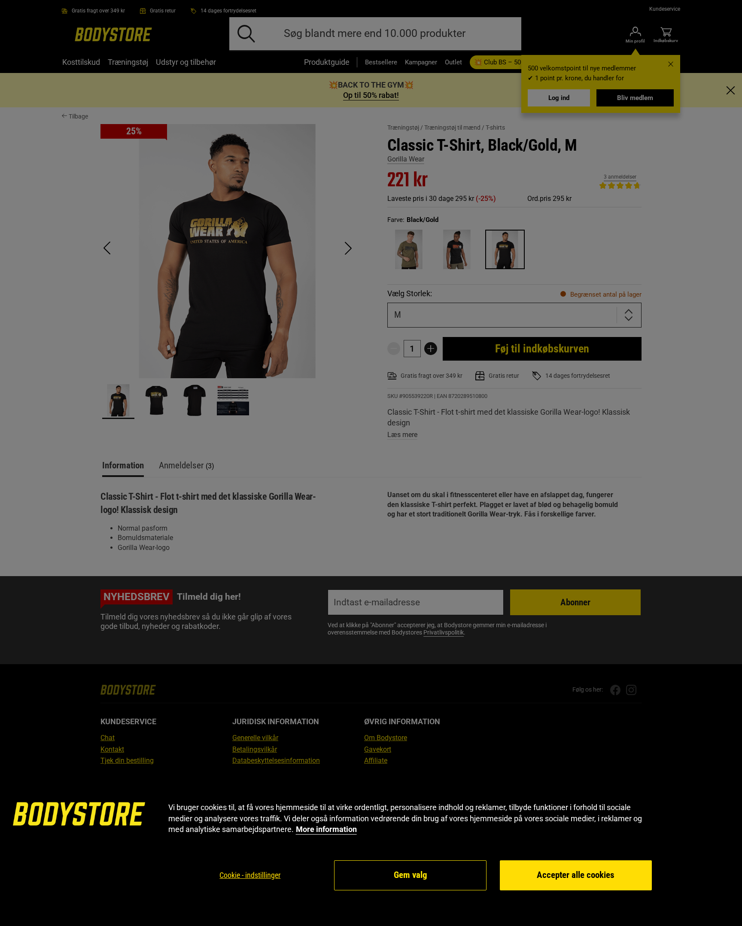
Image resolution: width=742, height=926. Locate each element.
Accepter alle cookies (575, 875)
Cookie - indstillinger (249, 875)
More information (326, 829)
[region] (371, 847)
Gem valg (410, 875)
